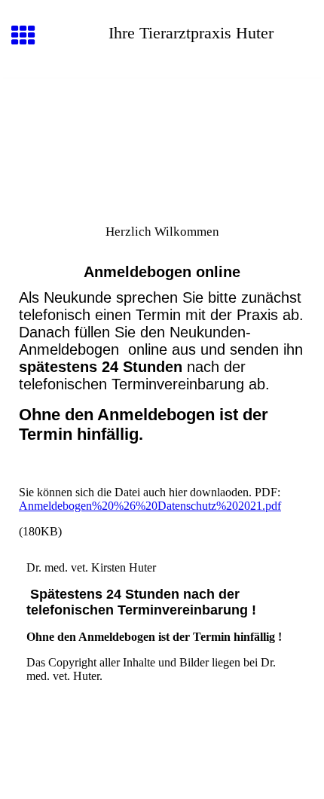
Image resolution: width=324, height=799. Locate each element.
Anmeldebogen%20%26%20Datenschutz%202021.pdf (150, 505)
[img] (162, 142)
